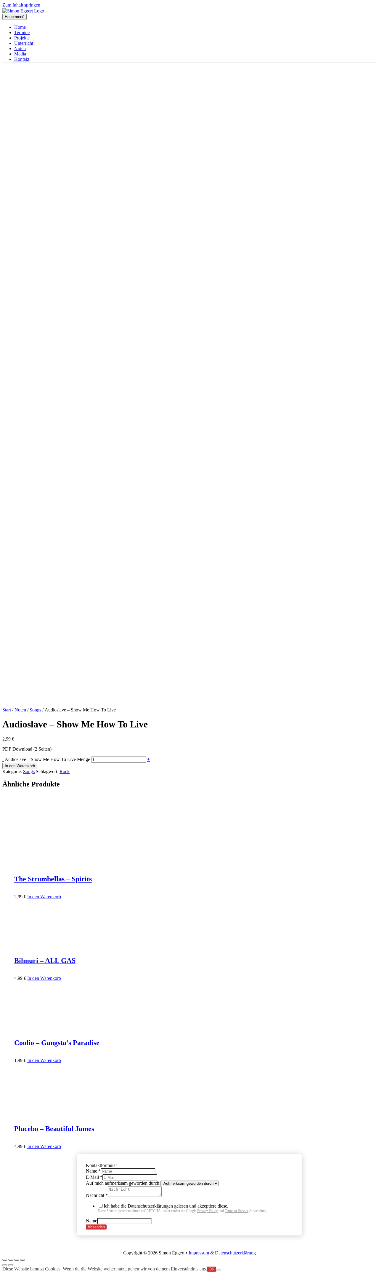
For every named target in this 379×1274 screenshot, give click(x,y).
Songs (35, 709)
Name (93, 1170)
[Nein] (218, 1270)
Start (6, 709)
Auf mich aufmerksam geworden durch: (123, 1183)
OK (211, 1269)
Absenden (96, 1227)
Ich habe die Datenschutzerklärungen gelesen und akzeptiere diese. (182, 1208)
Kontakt (21, 59)
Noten (20, 48)
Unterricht (23, 43)
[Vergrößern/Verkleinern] (4, 1260)
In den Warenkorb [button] (44, 896)
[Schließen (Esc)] (22, 1260)
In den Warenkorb (20, 766)
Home (20, 27)
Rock (65, 771)
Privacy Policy (207, 1211)
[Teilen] (16, 1260)
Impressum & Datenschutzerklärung (222, 1252)
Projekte (22, 37)
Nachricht (97, 1195)
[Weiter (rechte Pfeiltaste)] (10, 1265)
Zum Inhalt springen (21, 4)
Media (20, 53)
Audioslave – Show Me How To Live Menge (47, 759)
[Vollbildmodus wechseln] (10, 1260)
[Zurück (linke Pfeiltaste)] (4, 1265)
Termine (22, 32)
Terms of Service (236, 1211)
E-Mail (94, 1177)
